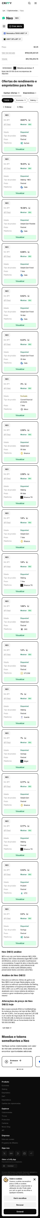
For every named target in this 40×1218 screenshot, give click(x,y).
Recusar (20, 1205)
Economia (5, 1085)
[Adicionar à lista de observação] (4, 26)
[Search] (29, 3)
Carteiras (5, 1123)
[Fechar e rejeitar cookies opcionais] (34, 1179)
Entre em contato (8, 1139)
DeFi (3, 1096)
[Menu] (35, 3)
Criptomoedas (7, 1112)
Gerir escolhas (20, 1198)
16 (21, 100)
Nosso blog (6, 1127)
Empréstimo (6, 1093)
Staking (4, 1089)
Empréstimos (6, 1100)
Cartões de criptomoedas (11, 1103)
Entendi (20, 1212)
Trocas (4, 1116)
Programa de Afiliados (10, 1143)
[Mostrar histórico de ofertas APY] (29, 120)
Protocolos (6, 1120)
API (3, 1130)
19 (8, 100)
